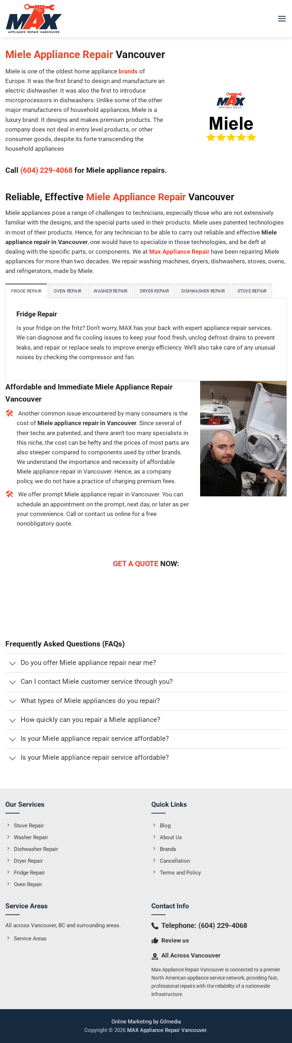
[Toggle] (12, 664)
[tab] (26, 291)
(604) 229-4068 (46, 170)
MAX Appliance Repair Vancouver (166, 1030)
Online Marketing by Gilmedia (146, 1021)
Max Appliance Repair (179, 251)
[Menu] (282, 19)
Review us (175, 940)
